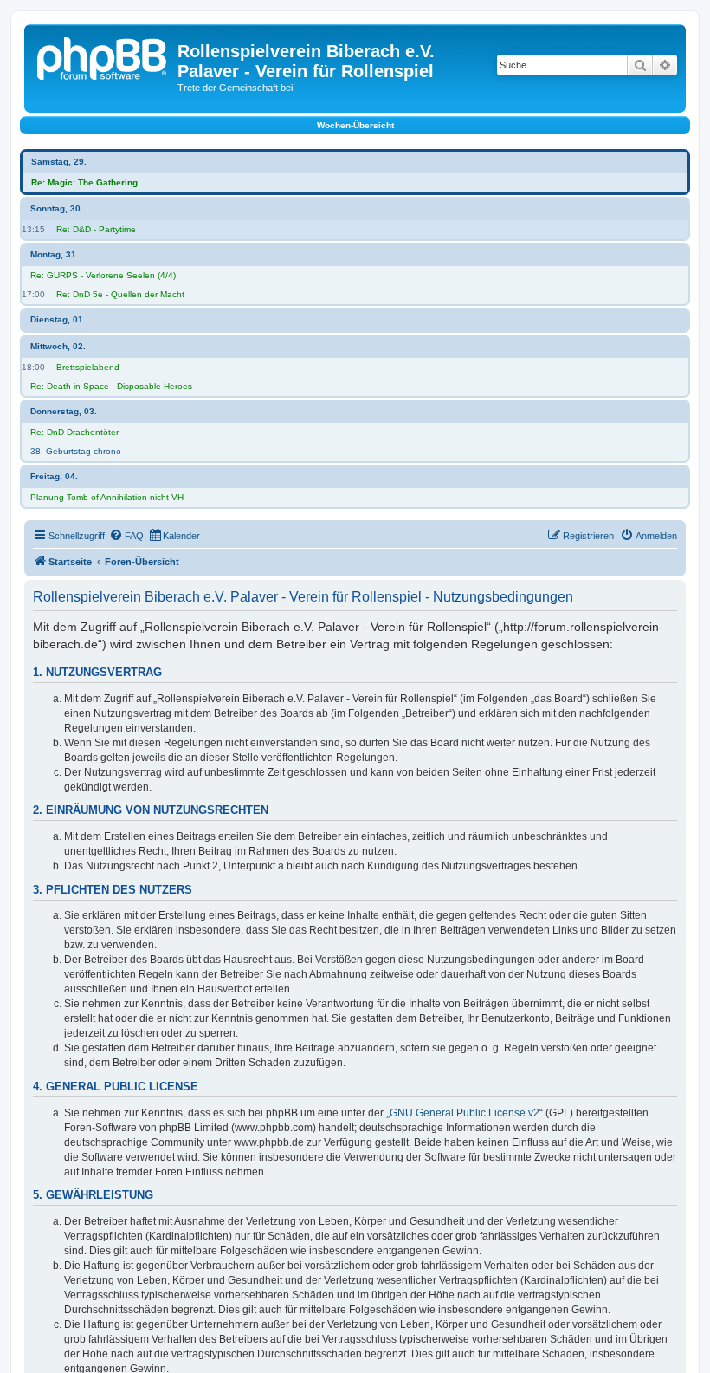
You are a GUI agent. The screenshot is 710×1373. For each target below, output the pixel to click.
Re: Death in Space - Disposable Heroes (111, 386)
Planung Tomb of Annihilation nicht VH (107, 497)
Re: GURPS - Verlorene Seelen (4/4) (103, 275)
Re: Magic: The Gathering (84, 182)
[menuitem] (126, 535)
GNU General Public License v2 (464, 1113)
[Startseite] (103, 56)
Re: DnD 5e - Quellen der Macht (120, 294)
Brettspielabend (87, 367)
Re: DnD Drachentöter (74, 432)
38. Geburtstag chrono (75, 451)
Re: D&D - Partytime (96, 229)
